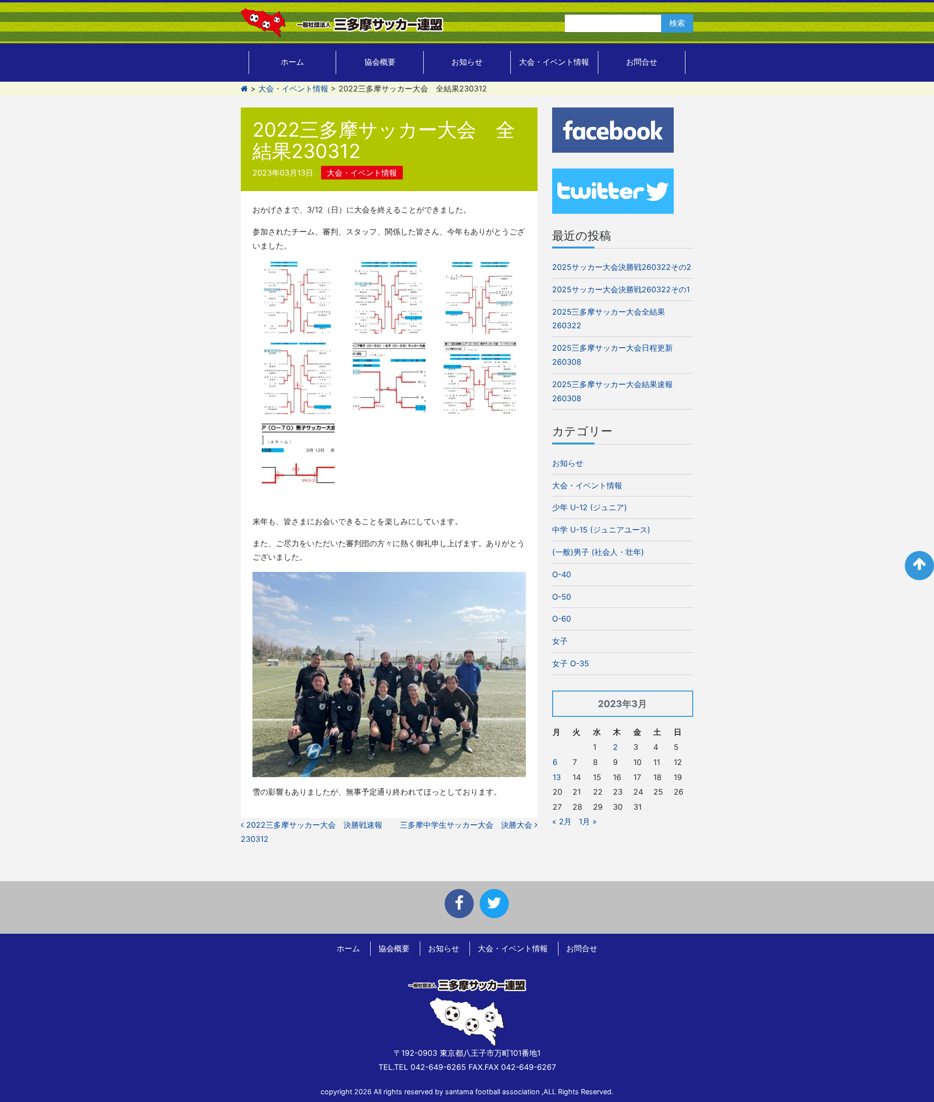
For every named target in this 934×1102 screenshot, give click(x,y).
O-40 (561, 574)
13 (557, 777)
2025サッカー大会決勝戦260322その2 (621, 267)
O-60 (561, 618)
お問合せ (641, 62)
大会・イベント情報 (554, 62)
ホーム (292, 62)
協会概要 (379, 62)
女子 (560, 641)
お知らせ (467, 62)
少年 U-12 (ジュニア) (589, 507)
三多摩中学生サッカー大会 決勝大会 (467, 825)
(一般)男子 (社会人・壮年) (598, 552)
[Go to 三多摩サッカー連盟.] (244, 88)
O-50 (561, 597)
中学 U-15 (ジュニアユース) (601, 529)
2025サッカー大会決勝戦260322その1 (621, 289)
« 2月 (562, 821)
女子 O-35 (570, 663)
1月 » (588, 821)
